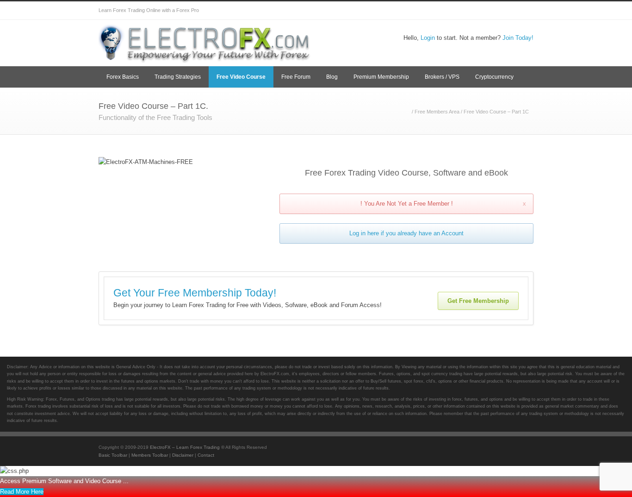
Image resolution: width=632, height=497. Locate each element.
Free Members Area (437, 111)
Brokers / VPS (442, 77)
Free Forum (295, 77)
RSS (524, 10)
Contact (206, 455)
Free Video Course (241, 77)
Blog (332, 77)
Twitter (413, 10)
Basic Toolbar (113, 455)
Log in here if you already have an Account (406, 233)
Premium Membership (381, 77)
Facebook (431, 10)
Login (428, 37)
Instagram (468, 10)
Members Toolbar (149, 455)
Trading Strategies (178, 77)
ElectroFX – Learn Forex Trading (185, 447)
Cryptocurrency (494, 77)
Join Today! (517, 37)
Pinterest (505, 10)
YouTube (487, 10)
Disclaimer (182, 455)
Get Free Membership (478, 300)
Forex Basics (122, 77)
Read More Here (21, 491)
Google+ (450, 10)
